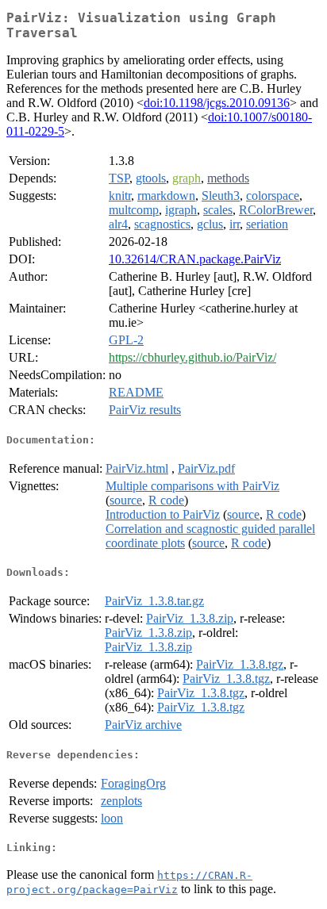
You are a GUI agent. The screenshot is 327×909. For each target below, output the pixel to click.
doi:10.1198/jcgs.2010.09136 (217, 102)
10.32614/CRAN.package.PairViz (195, 259)
